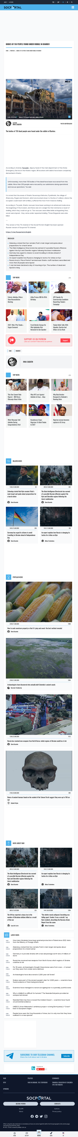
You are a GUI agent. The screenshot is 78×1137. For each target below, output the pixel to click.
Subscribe (67, 1056)
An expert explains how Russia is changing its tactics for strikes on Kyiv (35, 258)
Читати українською (66, 124)
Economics (55, 1078)
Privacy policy (56, 1111)
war (10, 351)
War (4, 1078)
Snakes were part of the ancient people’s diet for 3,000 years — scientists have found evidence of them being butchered (42, 981)
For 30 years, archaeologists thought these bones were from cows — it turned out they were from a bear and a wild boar (41, 968)
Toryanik (25, 168)
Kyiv (4, 1082)
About (5, 2)
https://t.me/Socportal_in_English (18, 232)
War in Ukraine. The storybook (37, 1082)
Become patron (20, 1104)
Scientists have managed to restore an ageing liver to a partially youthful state (42, 988)
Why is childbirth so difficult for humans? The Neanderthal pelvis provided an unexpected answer (41, 994)
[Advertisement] (39, 25)
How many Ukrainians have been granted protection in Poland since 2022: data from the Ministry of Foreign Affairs (41, 941)
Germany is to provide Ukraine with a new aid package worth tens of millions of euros (41, 955)
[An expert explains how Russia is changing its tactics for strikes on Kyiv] (56, 516)
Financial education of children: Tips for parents (62, 1083)
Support (65, 340)
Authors (11, 2)
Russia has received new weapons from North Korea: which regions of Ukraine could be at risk (41, 961)
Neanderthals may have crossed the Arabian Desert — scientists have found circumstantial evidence (41, 1001)
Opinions (6, 1089)
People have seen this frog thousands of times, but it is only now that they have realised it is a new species (42, 1014)
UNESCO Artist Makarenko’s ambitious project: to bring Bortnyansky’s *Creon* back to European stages (41, 1007)
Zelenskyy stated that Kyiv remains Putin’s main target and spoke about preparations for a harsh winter (39, 948)
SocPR (21, 1109)
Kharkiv (18, 351)
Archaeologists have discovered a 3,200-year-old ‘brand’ (34, 975)
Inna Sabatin (17, 124)
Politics (30, 1078)
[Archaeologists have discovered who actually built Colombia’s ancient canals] (39, 658)
